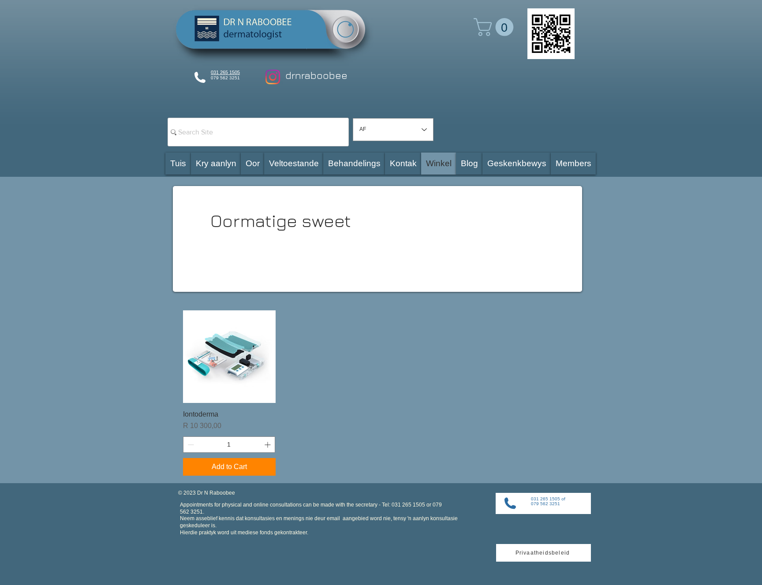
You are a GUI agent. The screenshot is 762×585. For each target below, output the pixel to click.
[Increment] (268, 444)
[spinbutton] (229, 444)
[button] (496, 27)
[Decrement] (189, 444)
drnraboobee (316, 75)
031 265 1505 (225, 72)
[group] (381, 393)
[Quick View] (229, 356)
